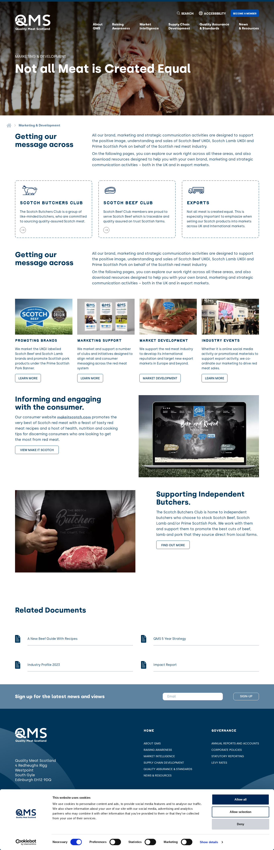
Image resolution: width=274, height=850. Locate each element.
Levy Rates (219, 762)
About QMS (152, 743)
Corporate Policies (226, 750)
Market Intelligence (159, 756)
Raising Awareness (158, 750)
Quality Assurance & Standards (168, 769)
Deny (240, 824)
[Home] (8, 125)
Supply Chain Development (164, 762)
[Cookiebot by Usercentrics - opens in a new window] (26, 842)
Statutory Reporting (227, 756)
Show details (209, 842)
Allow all (240, 799)
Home (149, 730)
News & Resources (158, 775)
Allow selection (241, 812)
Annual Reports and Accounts (235, 743)
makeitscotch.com (74, 417)
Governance (223, 730)
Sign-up (246, 696)
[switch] (115, 842)
